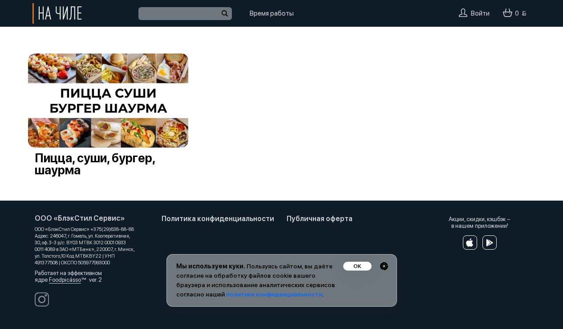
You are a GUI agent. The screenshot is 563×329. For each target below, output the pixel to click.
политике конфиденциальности (274, 294)
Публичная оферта (319, 218)
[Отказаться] (384, 266)
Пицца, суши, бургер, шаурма (95, 164)
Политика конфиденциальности (218, 218)
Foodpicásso (65, 279)
